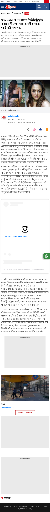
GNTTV (27, 1)
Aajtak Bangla (13, 116)
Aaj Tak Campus (17, 1)
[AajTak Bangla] (10, 6)
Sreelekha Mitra (7, 407)
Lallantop (35, 1)
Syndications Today (25, 509)
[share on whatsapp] (46, 256)
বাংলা (2, 1)
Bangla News (6, 13)
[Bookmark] (47, 131)
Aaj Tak (8, 1)
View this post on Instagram (15, 236)
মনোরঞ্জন (17, 13)
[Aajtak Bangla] (4, 117)
